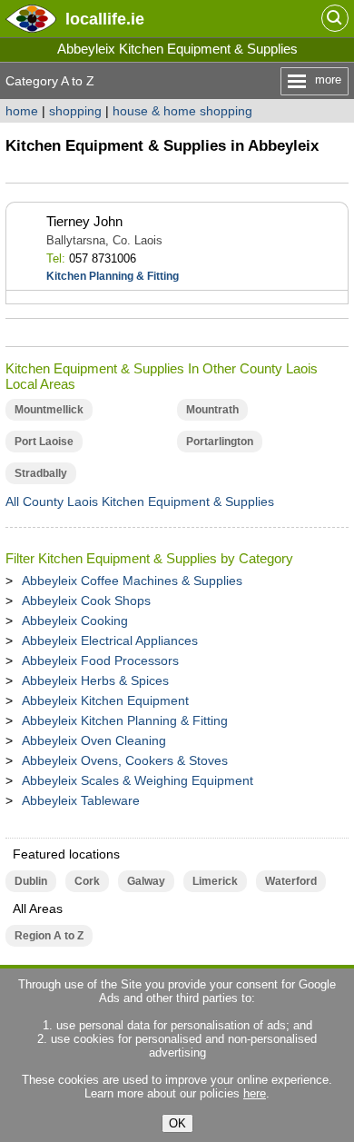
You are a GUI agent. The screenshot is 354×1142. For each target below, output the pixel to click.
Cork (87, 881)
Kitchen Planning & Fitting (112, 276)
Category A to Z (49, 81)
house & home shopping (182, 111)
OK (177, 1123)
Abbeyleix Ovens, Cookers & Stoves (125, 760)
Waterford (291, 881)
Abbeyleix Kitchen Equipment (105, 700)
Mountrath (212, 409)
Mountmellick (49, 409)
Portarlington (219, 441)
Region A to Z (49, 935)
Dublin (31, 881)
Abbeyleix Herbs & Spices (95, 680)
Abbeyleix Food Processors (100, 660)
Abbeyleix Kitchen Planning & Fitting (125, 720)
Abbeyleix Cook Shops (86, 600)
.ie (104, 18)
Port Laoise (44, 441)
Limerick (215, 881)
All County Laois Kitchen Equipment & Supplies (139, 501)
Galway (146, 881)
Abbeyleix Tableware (81, 800)
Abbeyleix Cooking (75, 620)
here (254, 1093)
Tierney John (84, 221)
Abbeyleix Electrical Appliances (110, 640)
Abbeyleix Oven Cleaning (94, 740)
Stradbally (41, 473)
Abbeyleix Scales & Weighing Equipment (137, 780)
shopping (75, 111)
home (21, 111)
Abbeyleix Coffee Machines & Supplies (132, 580)
